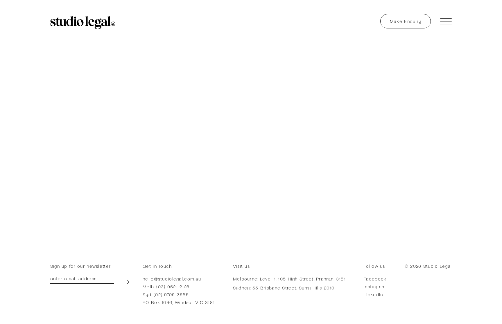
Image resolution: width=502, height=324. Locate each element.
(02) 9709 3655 (171, 294)
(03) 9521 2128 (172, 286)
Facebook (375, 278)
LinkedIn (373, 294)
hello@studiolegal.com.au (172, 278)
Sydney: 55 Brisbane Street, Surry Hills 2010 (283, 287)
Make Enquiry (405, 21)
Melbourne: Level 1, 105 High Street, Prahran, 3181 (289, 278)
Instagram (375, 286)
